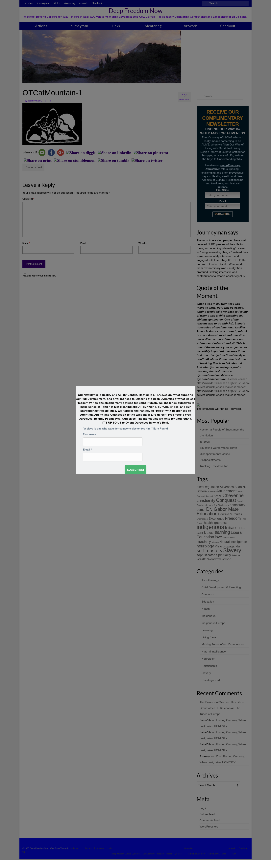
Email (87, 449)
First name (89, 434)
